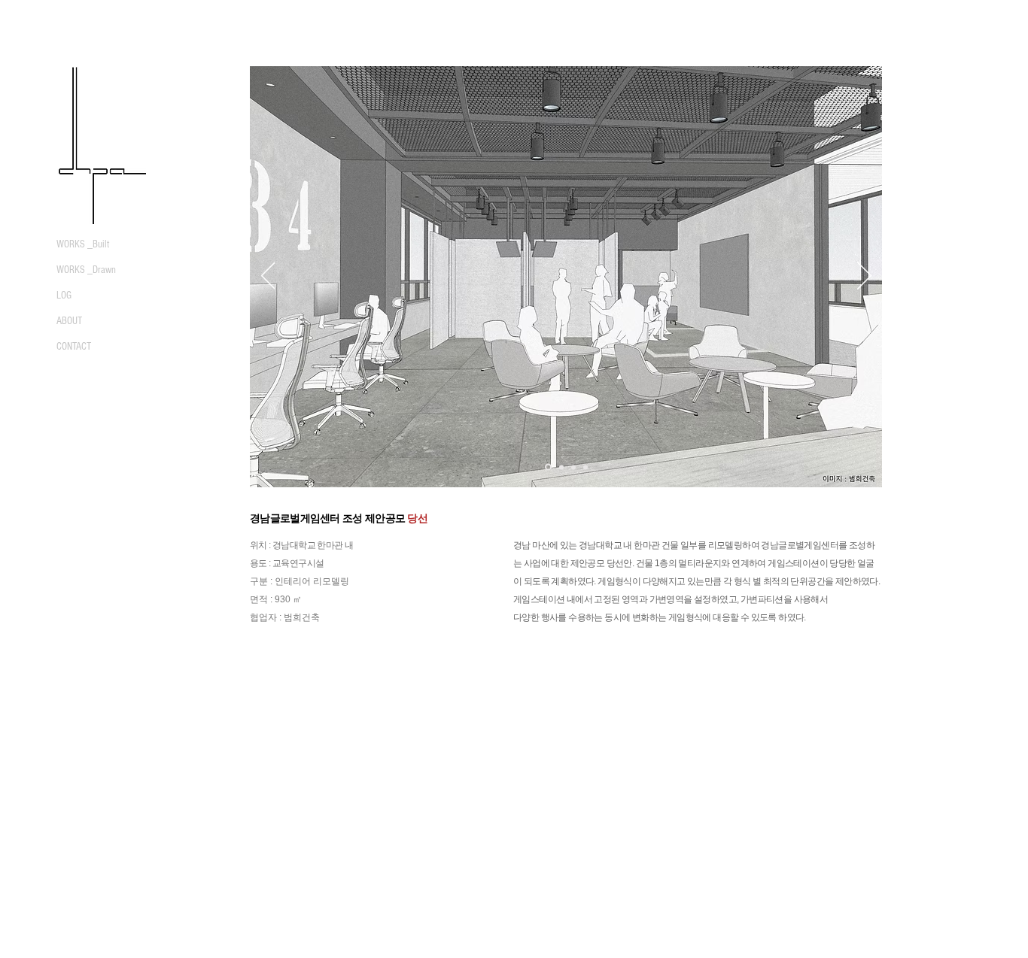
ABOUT (69, 321)
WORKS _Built (82, 244)
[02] (561, 467)
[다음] (864, 277)
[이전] (268, 277)
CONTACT (73, 347)
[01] (548, 467)
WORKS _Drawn (86, 270)
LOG (63, 296)
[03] (573, 467)
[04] (585, 467)
